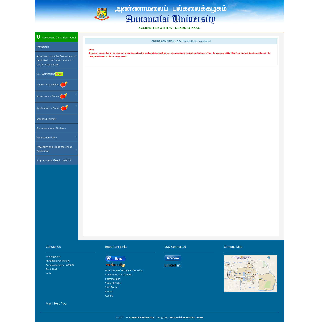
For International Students (51, 128)
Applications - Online (49, 108)
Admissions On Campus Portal (59, 37)
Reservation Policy (47, 137)
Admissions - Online (48, 96)
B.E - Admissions (46, 73)
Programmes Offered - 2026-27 (54, 160)
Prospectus (43, 46)
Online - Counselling (48, 84)
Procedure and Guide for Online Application (54, 149)
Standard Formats (46, 118)
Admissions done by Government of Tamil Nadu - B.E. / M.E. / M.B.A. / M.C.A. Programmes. (56, 60)
